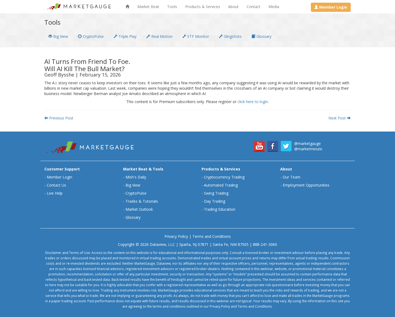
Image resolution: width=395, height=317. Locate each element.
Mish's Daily (135, 177)
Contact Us (56, 185)
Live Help (55, 193)
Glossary (263, 36)
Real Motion (161, 36)
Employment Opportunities (306, 185)
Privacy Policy (176, 236)
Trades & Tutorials (141, 201)
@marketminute (308, 148)
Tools (172, 6)
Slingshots (232, 36)
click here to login (253, 101)
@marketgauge (307, 143)
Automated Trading (221, 185)
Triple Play (127, 36)
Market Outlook (139, 209)
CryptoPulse (93, 36)
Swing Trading (216, 193)
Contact (253, 6)
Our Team (291, 177)
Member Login (59, 177)
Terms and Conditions (211, 236)
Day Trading (214, 201)
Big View (60, 36)
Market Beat (148, 6)
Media (273, 6)
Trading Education (219, 209)
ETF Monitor (197, 36)
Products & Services (202, 6)
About (233, 6)
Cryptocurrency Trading (224, 177)
